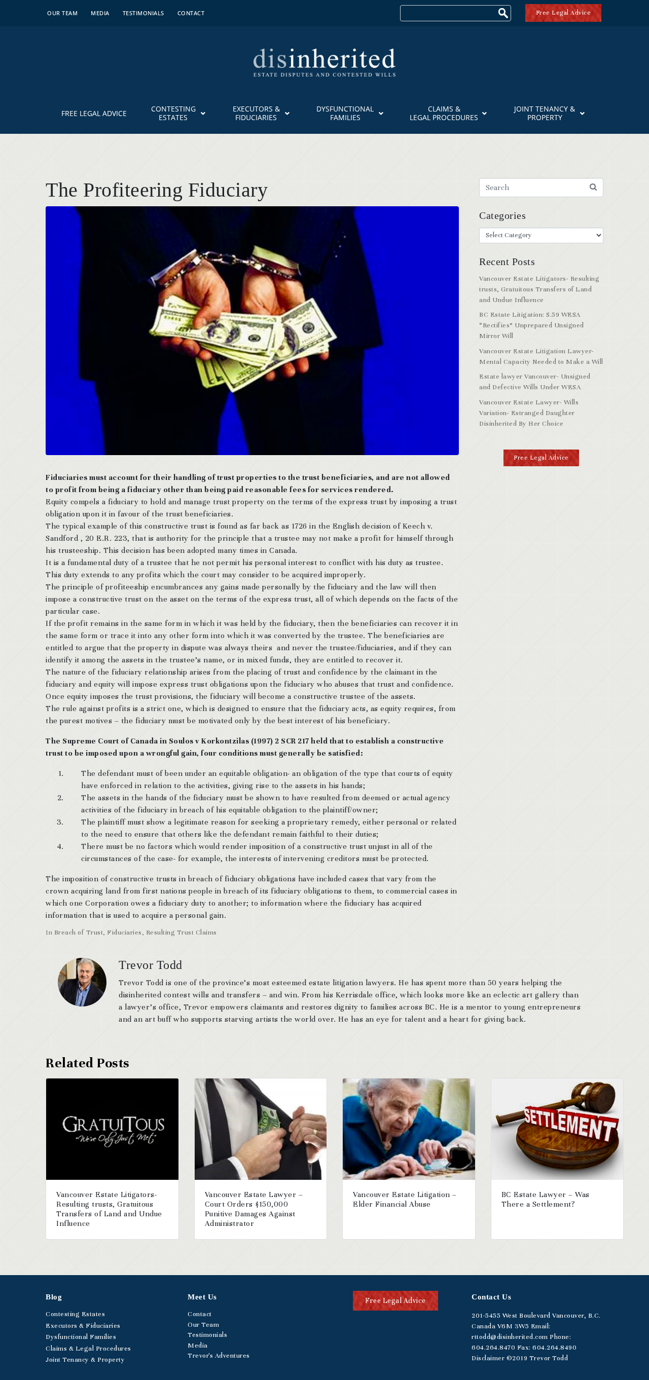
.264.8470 (493, 1348)
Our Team (62, 13)
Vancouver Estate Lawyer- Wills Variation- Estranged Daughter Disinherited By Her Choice (529, 413)
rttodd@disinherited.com (510, 1337)
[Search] (504, 14)
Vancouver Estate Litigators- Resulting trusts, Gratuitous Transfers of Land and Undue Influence (539, 289)
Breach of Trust (78, 932)
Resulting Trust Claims (181, 932)
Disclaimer (488, 1358)
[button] (541, 458)
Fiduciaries (124, 932)
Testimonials (143, 13)
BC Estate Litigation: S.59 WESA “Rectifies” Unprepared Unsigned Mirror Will (531, 325)
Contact (191, 13)
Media (100, 13)
